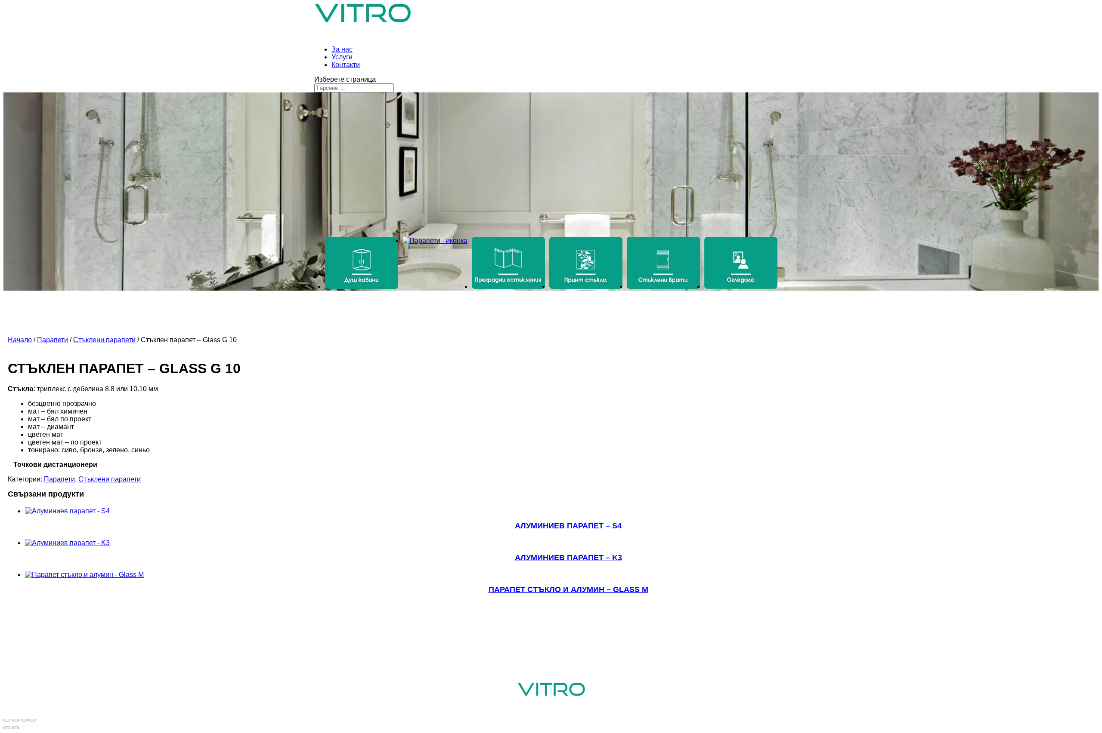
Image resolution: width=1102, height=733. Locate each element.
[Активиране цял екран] (24, 720)
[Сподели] (15, 720)
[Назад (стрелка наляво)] (6, 728)
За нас (342, 49)
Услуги (342, 57)
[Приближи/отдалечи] (32, 720)
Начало (20, 339)
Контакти (345, 64)
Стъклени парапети (104, 339)
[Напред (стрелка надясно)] (15, 728)
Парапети (52, 339)
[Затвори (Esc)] (6, 720)
